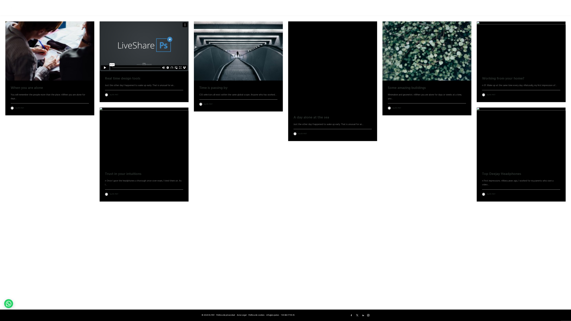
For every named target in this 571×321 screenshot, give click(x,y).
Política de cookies (256, 315)
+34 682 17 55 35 (288, 315)
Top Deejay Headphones (501, 174)
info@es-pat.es (272, 315)
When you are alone (27, 88)
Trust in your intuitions (123, 174)
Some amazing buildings (407, 88)
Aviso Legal (242, 315)
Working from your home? (503, 78)
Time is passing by (213, 88)
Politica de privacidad (225, 315)
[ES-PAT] (13, 7)
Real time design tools (122, 78)
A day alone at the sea (311, 117)
